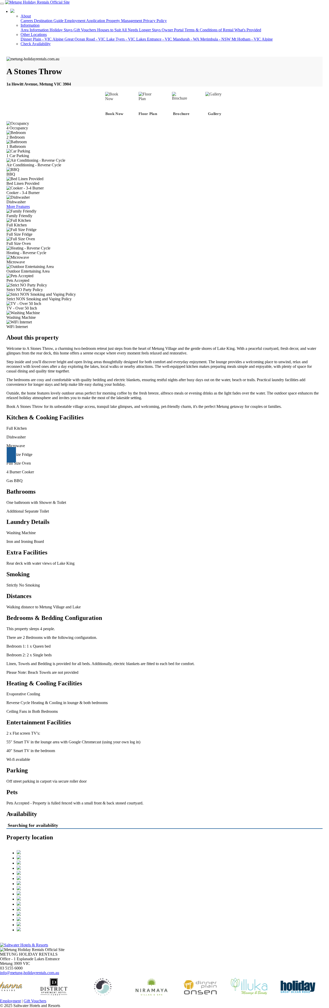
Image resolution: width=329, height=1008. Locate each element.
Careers (27, 20)
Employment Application (85, 20)
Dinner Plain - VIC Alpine (43, 39)
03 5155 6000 (29, 11)
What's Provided (247, 30)
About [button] (26, 16)
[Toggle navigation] (2, 3)
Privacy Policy (155, 20)
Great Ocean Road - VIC (85, 39)
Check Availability (36, 44)
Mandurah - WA (186, 39)
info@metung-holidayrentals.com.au (29, 973)
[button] (11, 455)
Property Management (124, 20)
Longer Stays (150, 30)
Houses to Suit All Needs (118, 30)
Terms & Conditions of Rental (209, 30)
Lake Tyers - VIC (121, 39)
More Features (18, 206)
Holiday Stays (62, 30)
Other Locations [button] (34, 34)
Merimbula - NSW (216, 39)
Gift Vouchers (85, 30)
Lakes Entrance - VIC (154, 39)
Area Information (35, 30)
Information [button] (30, 25)
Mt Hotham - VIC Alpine (252, 39)
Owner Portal (173, 30)
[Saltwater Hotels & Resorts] (24, 945)
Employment (10, 1001)
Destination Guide (49, 20)
